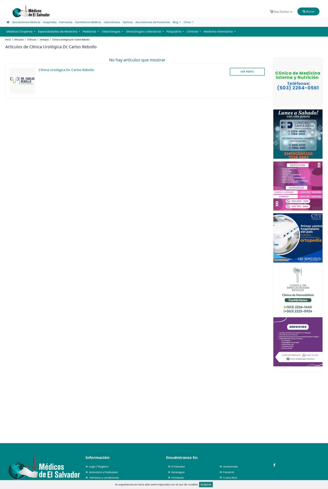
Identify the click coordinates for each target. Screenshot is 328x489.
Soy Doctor (281, 11)
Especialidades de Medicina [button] (58, 32)
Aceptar (206, 484)
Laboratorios (112, 22)
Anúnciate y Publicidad (103, 472)
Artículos (19, 39)
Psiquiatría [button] (174, 32)
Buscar (309, 11)
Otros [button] (188, 22)
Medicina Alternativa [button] (218, 32)
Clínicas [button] (193, 32)
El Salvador (178, 466)
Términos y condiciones (104, 477)
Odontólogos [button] (111, 32)
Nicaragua (178, 472)
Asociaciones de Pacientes (152, 22)
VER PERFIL (247, 71)
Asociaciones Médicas (26, 22)
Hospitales (50, 22)
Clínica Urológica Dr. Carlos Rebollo (71, 39)
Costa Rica (230, 477)
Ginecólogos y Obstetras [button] (144, 32)
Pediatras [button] (90, 32)
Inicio (8, 39)
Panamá (228, 472)
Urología (44, 39)
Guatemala (230, 466)
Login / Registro (99, 466)
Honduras (178, 477)
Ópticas (128, 22)
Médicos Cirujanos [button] (19, 32)
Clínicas (31, 39)
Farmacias (65, 22)
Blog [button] (176, 22)
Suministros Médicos (88, 22)
